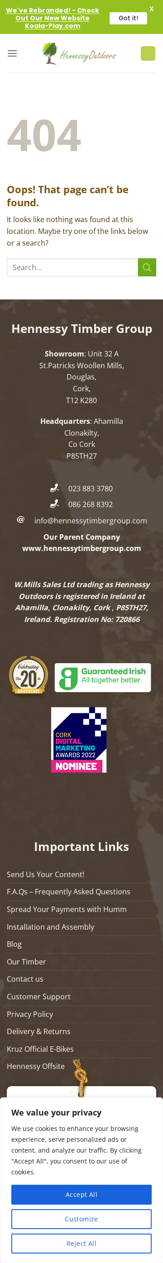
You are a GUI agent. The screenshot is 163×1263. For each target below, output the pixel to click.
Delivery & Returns (39, 1031)
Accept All (81, 1194)
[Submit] (147, 267)
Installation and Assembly (50, 927)
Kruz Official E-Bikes (40, 1049)
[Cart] (148, 53)
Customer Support (39, 997)
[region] (81, 1180)
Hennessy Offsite (36, 1066)
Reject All (81, 1243)
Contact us (25, 979)
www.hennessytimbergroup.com (81, 548)
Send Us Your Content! (45, 874)
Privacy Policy (30, 1014)
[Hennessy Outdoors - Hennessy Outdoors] (79, 53)
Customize (81, 1219)
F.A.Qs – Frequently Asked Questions (68, 892)
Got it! (128, 18)
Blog (14, 944)
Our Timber (26, 962)
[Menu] (12, 53)
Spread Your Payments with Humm (67, 909)
